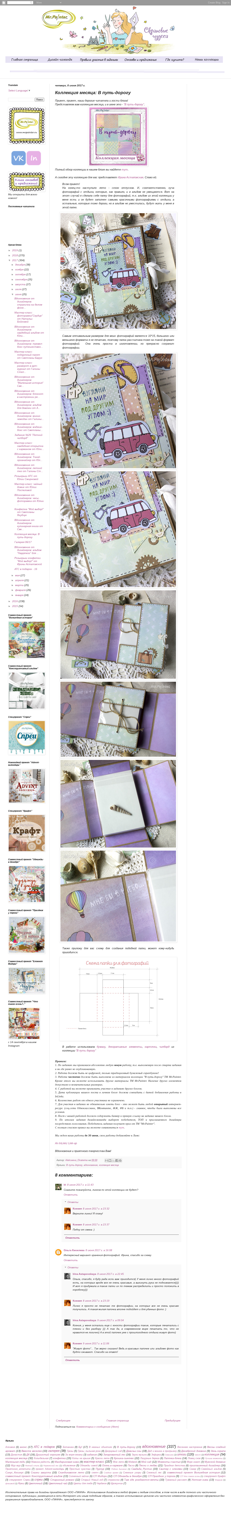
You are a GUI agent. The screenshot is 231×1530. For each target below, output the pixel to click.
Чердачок (102, 1483)
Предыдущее (172, 1420)
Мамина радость (40, 1462)
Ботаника (68, 1447)
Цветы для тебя (82, 1483)
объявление (69, 1465)
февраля (20, 590)
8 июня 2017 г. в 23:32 (96, 1208)
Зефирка (156, 1454)
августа (20, 284)
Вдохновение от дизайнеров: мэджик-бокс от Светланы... (28, 426)
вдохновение (91, 1165)
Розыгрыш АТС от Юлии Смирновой (26, 478)
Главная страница (117, 1420)
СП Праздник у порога (161, 1476)
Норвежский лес (51, 1465)
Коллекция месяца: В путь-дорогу (27, 536)
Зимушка (169, 1455)
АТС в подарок (44, 1447)
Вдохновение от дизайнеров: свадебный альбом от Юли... (29, 331)
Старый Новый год (92, 1480)
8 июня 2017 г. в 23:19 (96, 1300)
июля (18, 289)
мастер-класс (94, 1461)
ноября (19, 269)
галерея (54, 1451)
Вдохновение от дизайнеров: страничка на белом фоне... (28, 303)
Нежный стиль (32, 1465)
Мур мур (16, 1465)
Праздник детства (174, 1465)
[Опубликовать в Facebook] (117, 1160)
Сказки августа (41, 1472)
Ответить (71, 1194)
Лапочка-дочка (172, 1458)
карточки (151, 1046)
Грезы (70, 1451)
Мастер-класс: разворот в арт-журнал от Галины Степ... (27, 367)
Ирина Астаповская (130, 177)
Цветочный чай (58, 1483)
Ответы (72, 1202)
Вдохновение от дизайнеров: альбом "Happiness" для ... (28, 550)
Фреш (21, 1483)
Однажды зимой (89, 1465)
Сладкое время (111, 1473)
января (19, 595)
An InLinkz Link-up (66, 1143)
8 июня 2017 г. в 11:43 (80, 1184)
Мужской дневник (215, 1461)
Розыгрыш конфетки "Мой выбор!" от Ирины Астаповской (28, 561)
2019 (15, 250)
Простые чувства (80, 1469)
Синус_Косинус (14, 1472)
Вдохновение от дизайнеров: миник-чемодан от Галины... (29, 415)
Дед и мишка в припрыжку (162, 1451)
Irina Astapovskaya (84, 1273)
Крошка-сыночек (124, 1458)
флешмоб (9, 1483)
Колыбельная (41, 1458)
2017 (15, 260)
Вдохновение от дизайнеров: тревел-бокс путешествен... (28, 343)
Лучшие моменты (213, 1458)
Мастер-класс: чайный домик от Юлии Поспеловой (28, 487)
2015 (15, 606)
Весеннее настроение (189, 1447)
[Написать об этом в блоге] (110, 1160)
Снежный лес (154, 1472)
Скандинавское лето (71, 1472)
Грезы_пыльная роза (89, 1451)
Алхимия (10, 1447)
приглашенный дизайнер (204, 1465)
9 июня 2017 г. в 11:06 (96, 1343)
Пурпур (100, 1468)
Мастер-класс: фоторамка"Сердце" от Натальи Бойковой (28, 317)
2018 (15, 255)
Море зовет (193, 1462)
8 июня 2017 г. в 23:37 (96, 1224)
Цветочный (35, 1483)
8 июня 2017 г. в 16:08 (99, 1250)
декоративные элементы (125, 1046)
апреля (19, 580)
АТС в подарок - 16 (25, 569)
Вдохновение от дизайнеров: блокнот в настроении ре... (28, 394)
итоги (181, 1454)
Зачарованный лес (114, 1454)
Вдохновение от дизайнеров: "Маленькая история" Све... (28, 381)
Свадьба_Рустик (141, 1468)
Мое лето (118, 1462)
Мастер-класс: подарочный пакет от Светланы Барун (28, 354)
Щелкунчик (117, 1483)
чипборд (164, 1046)
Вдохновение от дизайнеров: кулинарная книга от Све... (28, 524)
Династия (16, 1454)
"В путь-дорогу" (134, 104)
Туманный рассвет (176, 1480)
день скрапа (218, 1450)
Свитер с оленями (170, 1468)
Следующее (63, 1420)
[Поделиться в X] (113, 1160)
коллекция (211, 1454)
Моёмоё (132, 1462)
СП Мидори (100, 1476)
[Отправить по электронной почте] (106, 1160)
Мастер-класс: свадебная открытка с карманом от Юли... (29, 445)
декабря (20, 264)
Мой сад (146, 1461)
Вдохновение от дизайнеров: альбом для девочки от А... (28, 404)
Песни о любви (148, 1465)
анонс (23, 1446)
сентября (21, 279)
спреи (38, 1479)
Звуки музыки (139, 1454)
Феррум (218, 1480)
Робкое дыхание (119, 1469)
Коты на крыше (81, 1458)
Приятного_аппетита (17, 1469)
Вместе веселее (31, 1450)
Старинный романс (62, 1479)
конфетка (59, 1458)
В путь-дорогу (74, 1165)
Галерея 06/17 (23, 542)
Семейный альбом (211, 1469)
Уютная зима (199, 1479)
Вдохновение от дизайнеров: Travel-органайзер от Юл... (28, 456)
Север (192, 1469)
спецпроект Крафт (215, 1476)
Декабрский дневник (193, 1450)
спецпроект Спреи (19, 1480)
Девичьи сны (133, 1450)
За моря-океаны (74, 1454)
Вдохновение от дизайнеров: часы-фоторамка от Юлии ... (29, 499)
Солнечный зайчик (79, 1476)
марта (19, 585)
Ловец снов (194, 1458)
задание (92, 1454)
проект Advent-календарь (50, 1469)
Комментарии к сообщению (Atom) (97, 1426)
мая (17, 575)
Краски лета (102, 1458)
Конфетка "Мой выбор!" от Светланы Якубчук (29, 512)
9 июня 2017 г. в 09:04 (110, 1320)
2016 (15, 601)
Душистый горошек (48, 1454)
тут (125, 169)
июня (18, 294)
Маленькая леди (15, 1461)
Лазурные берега (149, 1458)
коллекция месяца (109, 1165)
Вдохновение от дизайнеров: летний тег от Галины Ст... (28, 468)
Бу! (80, 1446)
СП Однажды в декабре (127, 1476)
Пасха (131, 1465)
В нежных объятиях (100, 1447)
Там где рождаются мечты (141, 1479)
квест (198, 1455)
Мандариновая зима (67, 1461)
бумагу (101, 1046)
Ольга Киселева (74, 1250)
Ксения (77, 1208)
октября (20, 274)
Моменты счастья (169, 1461)
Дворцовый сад (113, 1451)
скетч (95, 1472)
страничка (113, 1480)
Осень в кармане (112, 1465)
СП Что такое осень (190, 1476)
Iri (65, 1184)
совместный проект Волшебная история (193, 1472)
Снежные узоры (132, 1472)
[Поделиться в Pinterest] (120, 1160)
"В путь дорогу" (86, 1050)
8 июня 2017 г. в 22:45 (110, 1273)
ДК (28, 1454)
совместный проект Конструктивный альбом (33, 1476)
